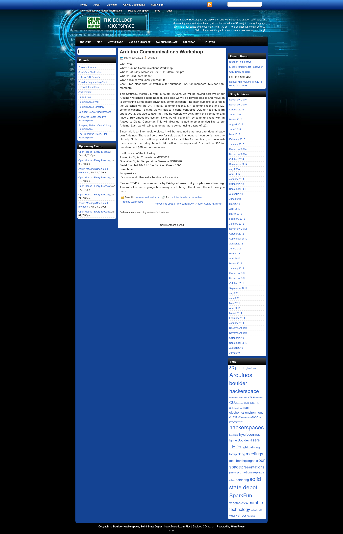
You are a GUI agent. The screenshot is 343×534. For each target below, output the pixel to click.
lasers (255, 439)
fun (260, 417)
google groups (236, 421)
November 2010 (238, 332)
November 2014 (238, 154)
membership (238, 460)
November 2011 (238, 278)
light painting (251, 447)
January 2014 (236, 179)
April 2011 (234, 308)
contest (259, 397)
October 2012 (236, 233)
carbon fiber (242, 397)
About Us (85, 42)
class (252, 397)
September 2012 (238, 238)
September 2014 (238, 164)
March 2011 (235, 313)
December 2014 (238, 149)
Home (83, 4)
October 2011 (236, 283)
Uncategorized (142, 197)
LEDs (235, 446)
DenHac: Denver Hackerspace (94, 111)
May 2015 (234, 134)
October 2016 (236, 109)
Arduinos (240, 374)
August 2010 (236, 347)
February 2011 (237, 318)
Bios (99, 42)
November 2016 (238, 104)
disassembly (241, 403)
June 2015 (235, 129)
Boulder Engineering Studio (93, 82)
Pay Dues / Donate (166, 42)
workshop (197, 197)
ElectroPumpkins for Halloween (246, 66)
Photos (210, 42)
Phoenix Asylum (87, 67)
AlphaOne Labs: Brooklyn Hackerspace (92, 118)
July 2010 (234, 352)
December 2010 (238, 327)
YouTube (251, 515)
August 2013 (236, 193)
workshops (155, 197)
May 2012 (234, 253)
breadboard (185, 197)
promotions (245, 472)
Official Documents (134, 4)
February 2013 (237, 218)
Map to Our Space (139, 42)
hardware (233, 434)
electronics (237, 412)
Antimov (252, 368)
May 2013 (234, 203)
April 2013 (234, 208)
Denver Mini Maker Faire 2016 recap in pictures (245, 83)
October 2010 (236, 337)
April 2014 (234, 174)
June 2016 (235, 114)
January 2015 (236, 144)
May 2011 (234, 303)
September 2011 (238, 288)
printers (232, 472)
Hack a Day (84, 96)
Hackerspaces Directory (91, 106)
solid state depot (245, 483)
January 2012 (236, 268)
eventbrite (247, 417)
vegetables (237, 503)
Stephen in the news (240, 61)
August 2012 (236, 243)
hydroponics (249, 434)
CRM (171, 530)
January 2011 (236, 322)
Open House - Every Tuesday (94, 151)
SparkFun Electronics (89, 72)
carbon (232, 397)
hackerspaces (246, 427)
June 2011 (235, 298)
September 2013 (238, 188)
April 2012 (234, 258)
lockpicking (237, 454)
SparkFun (240, 495)
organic (252, 460)
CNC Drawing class (240, 71)
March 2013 (235, 213)
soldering (242, 479)
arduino (175, 197)
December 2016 (238, 99)
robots (232, 480)
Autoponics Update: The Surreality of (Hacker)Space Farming (188, 203)
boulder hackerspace (244, 387)
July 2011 (234, 293)
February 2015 (237, 139)
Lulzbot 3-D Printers (89, 77)
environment (254, 412)
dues (246, 407)
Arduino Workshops (132, 201)
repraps (258, 472)
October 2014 (236, 159)
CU (232, 402)
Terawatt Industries (88, 87)
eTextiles (235, 417)
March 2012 (235, 263)
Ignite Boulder (239, 440)
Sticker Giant (85, 92)
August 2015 (236, 124)
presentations (253, 466)
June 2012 (235, 248)
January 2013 (236, 223)
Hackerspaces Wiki (88, 101)
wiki (260, 510)
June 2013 (235, 198)
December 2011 (238, 273)
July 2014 (234, 169)
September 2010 (238, 342)
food (255, 417)
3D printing (238, 367)
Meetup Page (115, 42)
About (96, 4)
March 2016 (235, 119)
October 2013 (236, 183)
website (254, 510)
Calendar (112, 4)
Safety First (157, 4)
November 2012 (238, 228)
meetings (254, 453)
